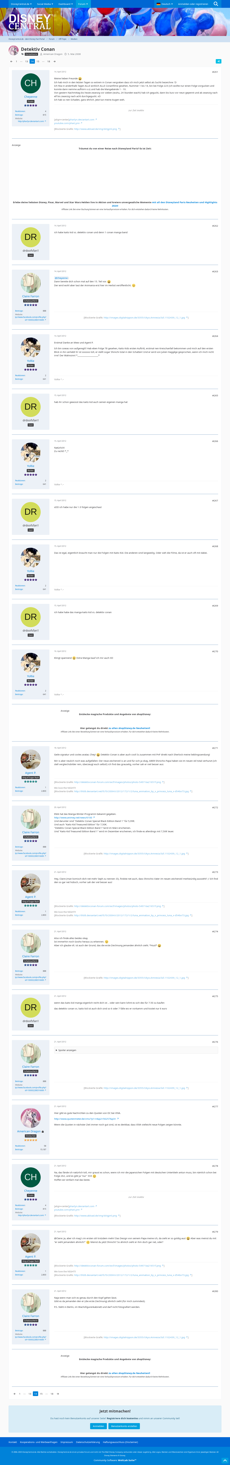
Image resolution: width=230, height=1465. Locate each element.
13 (26, 61)
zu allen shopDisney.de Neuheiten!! (129, 728)
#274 (215, 931)
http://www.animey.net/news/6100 (73, 817)
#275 (215, 996)
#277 (215, 1106)
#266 (215, 441)
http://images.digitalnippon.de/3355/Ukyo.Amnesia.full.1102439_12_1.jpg (144, 317)
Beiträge (19, 115)
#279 (215, 1231)
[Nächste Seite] (54, 61)
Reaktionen (20, 111)
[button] (165, 4)
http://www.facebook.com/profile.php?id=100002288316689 (29, 318)
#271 (215, 747)
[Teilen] (218, 61)
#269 (215, 605)
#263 (215, 271)
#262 (215, 225)
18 (48, 61)
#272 (215, 807)
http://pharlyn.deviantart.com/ (31, 121)
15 (37, 61)
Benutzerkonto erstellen (124, 1426)
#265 (215, 395)
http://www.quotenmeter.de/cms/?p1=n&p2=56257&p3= (85, 1118)
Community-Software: (115, 1460)
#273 (215, 871)
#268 (215, 546)
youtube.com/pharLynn (67, 123)
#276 (215, 1041)
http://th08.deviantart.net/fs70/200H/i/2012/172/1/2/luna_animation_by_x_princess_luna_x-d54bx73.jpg (131, 791)
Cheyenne (62, 277)
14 (32, 61)
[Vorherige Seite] (11, 61)
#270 (215, 651)
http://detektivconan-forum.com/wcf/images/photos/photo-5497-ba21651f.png (117, 782)
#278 (215, 1165)
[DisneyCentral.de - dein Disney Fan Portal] (115, 22)
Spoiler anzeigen (67, 1050)
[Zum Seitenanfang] (225, 1460)
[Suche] (215, 4)
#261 (215, 71)
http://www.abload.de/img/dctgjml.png (95, 128)
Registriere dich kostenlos (122, 1418)
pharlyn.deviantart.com (81, 119)
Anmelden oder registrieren (193, 3)
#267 (215, 500)
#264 (215, 336)
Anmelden (98, 1426)
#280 (215, 1291)
